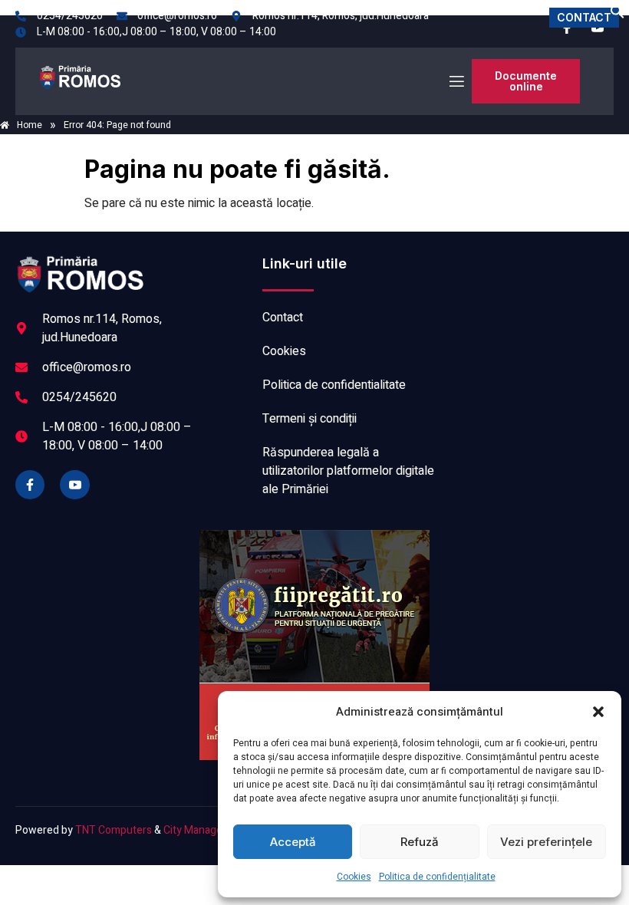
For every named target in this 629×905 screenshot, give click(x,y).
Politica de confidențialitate (437, 877)
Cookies (354, 877)
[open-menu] (455, 81)
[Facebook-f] (29, 484)
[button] (598, 711)
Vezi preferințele (546, 841)
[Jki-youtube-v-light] (74, 484)
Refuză (419, 841)
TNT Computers (113, 830)
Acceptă (293, 841)
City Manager (194, 830)
